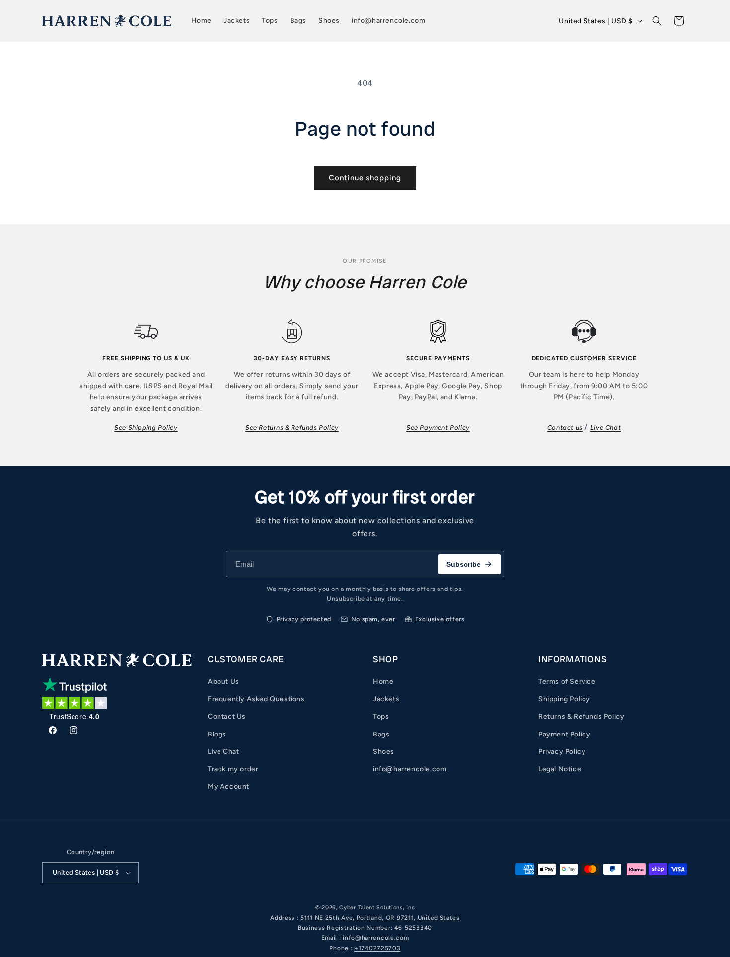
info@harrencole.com (409, 769)
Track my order (233, 769)
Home (383, 681)
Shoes (383, 751)
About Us (223, 681)
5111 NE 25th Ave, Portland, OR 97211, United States (380, 917)
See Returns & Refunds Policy (292, 427)
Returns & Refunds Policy (581, 716)
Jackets (386, 699)
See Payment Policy (438, 427)
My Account (228, 786)
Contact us (565, 427)
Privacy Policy (561, 751)
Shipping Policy (564, 699)
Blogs (217, 734)
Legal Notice (559, 769)
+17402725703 (377, 948)
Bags (381, 734)
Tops (381, 716)
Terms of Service (567, 681)
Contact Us (227, 716)
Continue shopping (365, 177)
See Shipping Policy (145, 427)
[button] (657, 21)
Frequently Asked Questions (256, 699)
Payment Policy (564, 734)
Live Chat (605, 427)
